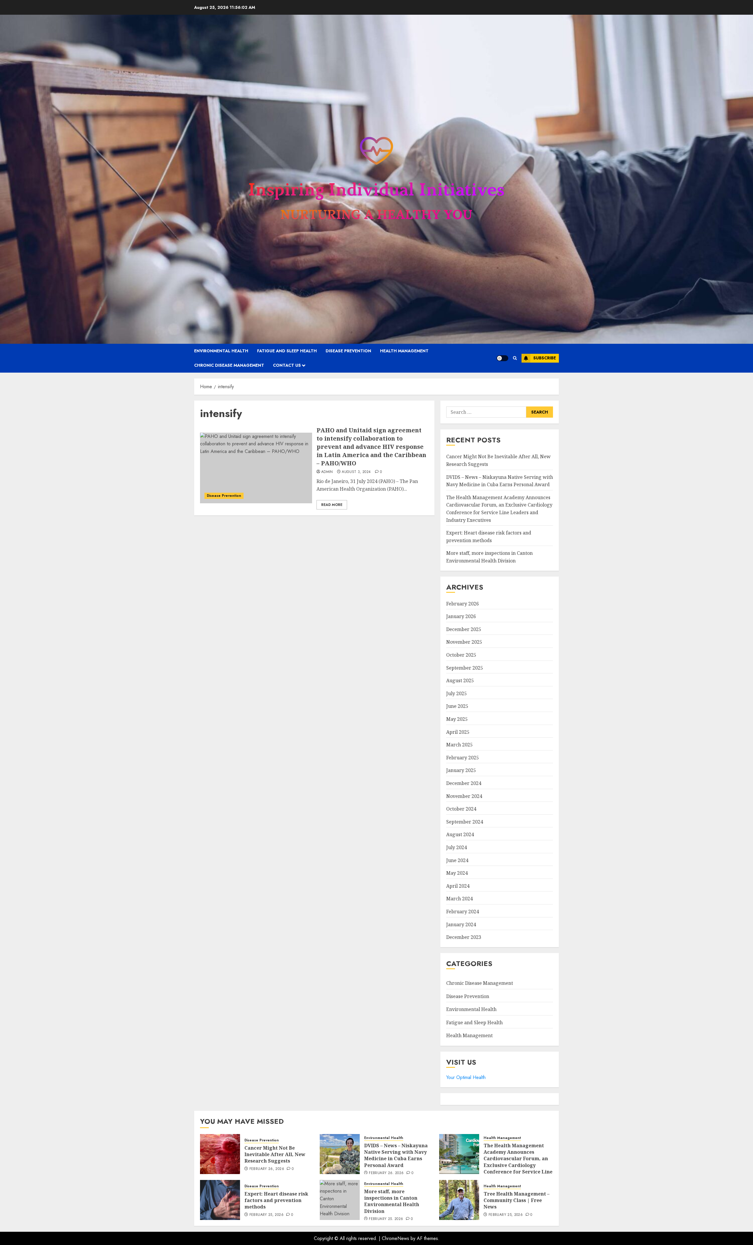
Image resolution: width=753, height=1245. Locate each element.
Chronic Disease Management (229, 365)
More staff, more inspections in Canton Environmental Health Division (391, 1201)
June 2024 (457, 860)
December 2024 (463, 783)
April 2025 (457, 732)
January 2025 (461, 770)
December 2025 (463, 629)
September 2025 (464, 668)
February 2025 (462, 757)
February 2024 (462, 911)
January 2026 (461, 616)
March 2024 (459, 898)
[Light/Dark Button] (502, 358)
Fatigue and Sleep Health (287, 351)
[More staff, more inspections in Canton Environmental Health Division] (340, 1200)
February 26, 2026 (266, 1169)
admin (327, 472)
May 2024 (457, 873)
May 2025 (457, 719)
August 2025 (460, 680)
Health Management (404, 351)
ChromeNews (395, 1238)
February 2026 (462, 603)
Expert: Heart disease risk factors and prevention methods (276, 1200)
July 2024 (456, 847)
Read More (331, 504)
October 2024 (461, 809)
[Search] (515, 358)
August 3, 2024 (356, 472)
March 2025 (459, 744)
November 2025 (464, 642)
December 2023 (463, 937)
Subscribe (544, 358)
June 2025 (457, 706)
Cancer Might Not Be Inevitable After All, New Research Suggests (274, 1154)
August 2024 (460, 834)
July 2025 (456, 693)
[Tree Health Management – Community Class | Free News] (459, 1200)
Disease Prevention (348, 351)
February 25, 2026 (266, 1215)
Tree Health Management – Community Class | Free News (516, 1200)
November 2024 (464, 796)
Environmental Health (221, 351)
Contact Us (287, 365)
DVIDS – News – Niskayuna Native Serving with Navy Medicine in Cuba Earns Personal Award (396, 1155)
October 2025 (461, 655)
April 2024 (457, 886)
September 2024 (464, 822)
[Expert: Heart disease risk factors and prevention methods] (220, 1200)
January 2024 (461, 924)
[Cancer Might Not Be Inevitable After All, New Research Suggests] (220, 1154)
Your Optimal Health (466, 1077)
